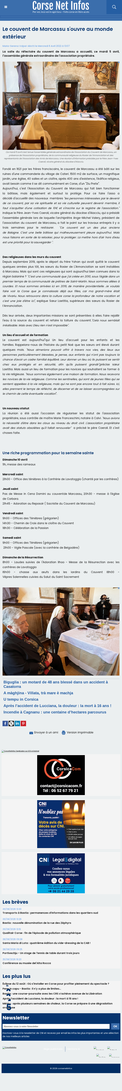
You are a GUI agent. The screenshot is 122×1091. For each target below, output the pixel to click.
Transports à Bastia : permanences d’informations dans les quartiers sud (50, 913)
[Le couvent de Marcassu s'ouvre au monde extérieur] (61, 588)
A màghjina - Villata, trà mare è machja (38, 693)
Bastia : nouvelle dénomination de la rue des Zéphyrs (37, 923)
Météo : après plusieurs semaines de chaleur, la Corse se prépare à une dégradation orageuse (57, 1005)
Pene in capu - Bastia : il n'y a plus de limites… (32, 989)
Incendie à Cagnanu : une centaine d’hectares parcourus (54, 712)
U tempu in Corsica (20, 699)
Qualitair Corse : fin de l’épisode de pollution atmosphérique (42, 933)
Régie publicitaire (53, 1049)
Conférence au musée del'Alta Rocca (27, 963)
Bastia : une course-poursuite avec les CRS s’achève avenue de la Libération (52, 993)
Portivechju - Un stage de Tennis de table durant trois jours (41, 953)
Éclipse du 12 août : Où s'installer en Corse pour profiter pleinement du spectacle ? (56, 984)
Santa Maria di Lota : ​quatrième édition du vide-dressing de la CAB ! (47, 943)
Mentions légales (76, 1049)
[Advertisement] (58, 1083)
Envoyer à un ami (46, 732)
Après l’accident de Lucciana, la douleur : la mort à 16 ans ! (57, 706)
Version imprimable (79, 732)
